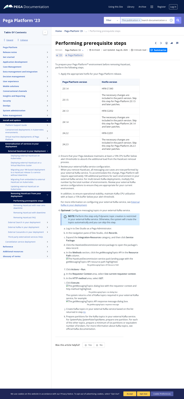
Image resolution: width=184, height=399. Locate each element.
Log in (173, 6)
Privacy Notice (66, 394)
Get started (8, 57)
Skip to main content (11, 3)
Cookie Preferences (162, 394)
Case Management (12, 66)
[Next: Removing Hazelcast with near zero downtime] (161, 43)
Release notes (10, 52)
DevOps (6, 105)
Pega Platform (10, 47)
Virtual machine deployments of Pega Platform (22, 138)
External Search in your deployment (24, 222)
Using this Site (115, 6)
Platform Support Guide (16, 125)
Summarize (160, 50)
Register (161, 6)
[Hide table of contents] (45, 32)
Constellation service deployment (20, 241)
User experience (11, 81)
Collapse (24, 40)
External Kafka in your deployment (23, 227)
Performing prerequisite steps (28, 200)
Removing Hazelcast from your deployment (26, 194)
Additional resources (13, 251)
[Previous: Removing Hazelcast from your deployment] (155, 43)
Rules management (12, 115)
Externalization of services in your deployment (22, 145)
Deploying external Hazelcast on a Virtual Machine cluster (26, 164)
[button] (139, 20)
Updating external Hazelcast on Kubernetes (25, 187)
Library (130, 6)
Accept (130, 394)
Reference (8, 246)
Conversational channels (15, 91)
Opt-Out (143, 394)
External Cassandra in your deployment (26, 232)
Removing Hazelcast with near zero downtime (29, 206)
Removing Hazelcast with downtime (29, 212)
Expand (9, 40)
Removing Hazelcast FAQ (24, 217)
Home (58, 31)
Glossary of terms (11, 256)
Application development (15, 62)
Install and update (12, 120)
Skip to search (32, 3)
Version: (59, 50)
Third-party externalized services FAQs (25, 237)
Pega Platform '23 (73, 31)
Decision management (14, 76)
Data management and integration (20, 71)
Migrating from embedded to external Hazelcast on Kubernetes (28, 180)
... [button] (86, 31)
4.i (84, 312)
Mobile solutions (11, 86)
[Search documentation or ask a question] (178, 20)
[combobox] (144, 20)
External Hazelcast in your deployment (27, 151)
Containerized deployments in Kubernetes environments (24, 131)
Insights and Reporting (14, 96)
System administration (14, 110)
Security (7, 101)
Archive (142, 6)
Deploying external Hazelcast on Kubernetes (25, 157)
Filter (108, 20)
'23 (60, 55)
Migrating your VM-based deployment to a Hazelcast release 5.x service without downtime (28, 172)
